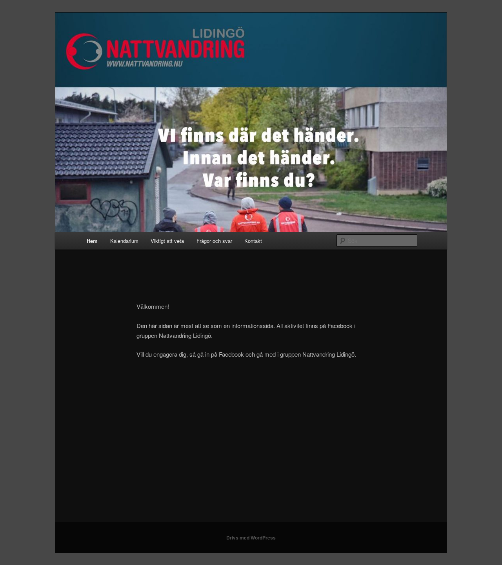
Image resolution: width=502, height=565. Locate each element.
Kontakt (253, 240)
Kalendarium (124, 240)
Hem (92, 240)
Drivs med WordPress (251, 537)
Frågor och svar (214, 240)
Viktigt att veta (167, 240)
